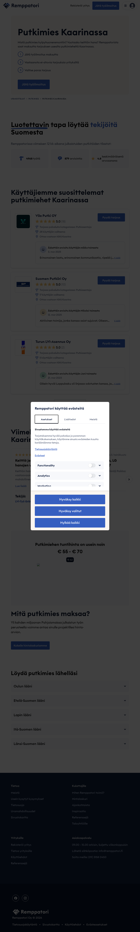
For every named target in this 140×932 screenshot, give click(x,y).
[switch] (92, 465)
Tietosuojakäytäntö (46, 449)
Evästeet (40, 455)
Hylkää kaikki (70, 523)
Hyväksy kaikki (70, 499)
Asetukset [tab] (46, 419)
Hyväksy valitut (70, 511)
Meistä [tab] (93, 419)
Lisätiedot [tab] (70, 419)
